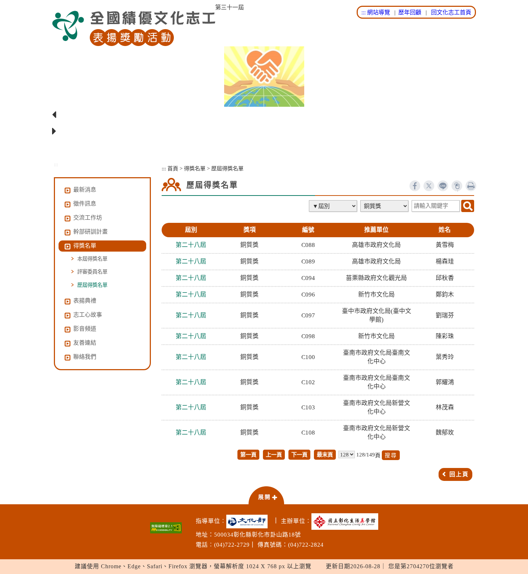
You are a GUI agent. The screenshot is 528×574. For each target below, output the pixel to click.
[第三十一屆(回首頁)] (133, 28)
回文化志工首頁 (451, 12)
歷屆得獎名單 (92, 285)
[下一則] (264, 131)
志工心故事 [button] (87, 315)
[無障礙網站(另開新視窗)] (166, 527)
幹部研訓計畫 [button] (90, 232)
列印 (471, 185)
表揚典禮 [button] (84, 301)
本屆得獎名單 (92, 259)
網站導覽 (378, 12)
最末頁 (325, 454)
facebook (414, 185)
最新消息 (84, 190)
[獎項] (385, 206)
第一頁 (248, 454)
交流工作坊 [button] (87, 218)
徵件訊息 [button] (84, 204)
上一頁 (274, 454)
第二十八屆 (191, 245)
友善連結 (84, 343)
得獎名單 (194, 168)
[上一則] (264, 115)
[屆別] (333, 206)
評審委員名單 (92, 272)
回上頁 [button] (459, 474)
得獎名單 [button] (84, 246)
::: (363, 12)
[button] (266, 495)
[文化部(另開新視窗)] (248, 521)
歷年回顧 (409, 12)
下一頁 (299, 454)
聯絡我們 (84, 357)
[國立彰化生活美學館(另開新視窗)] (346, 521)
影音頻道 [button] (84, 329)
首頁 (172, 168)
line (442, 185)
